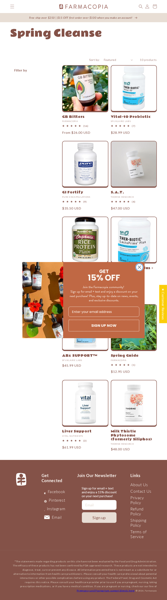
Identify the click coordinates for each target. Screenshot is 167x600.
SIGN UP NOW (103, 325)
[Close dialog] (139, 267)
